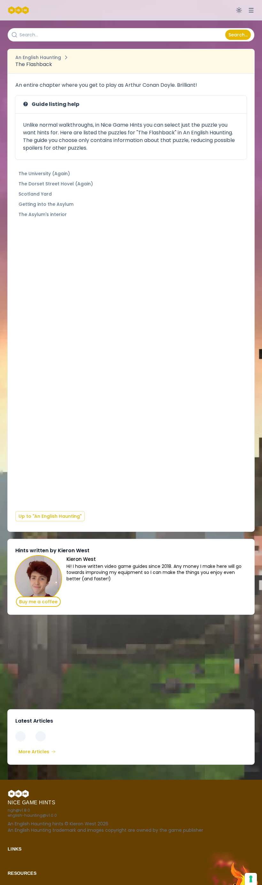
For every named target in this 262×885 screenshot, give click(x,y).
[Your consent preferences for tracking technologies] (251, 879)
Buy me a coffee (38, 602)
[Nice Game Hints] (19, 10)
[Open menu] (251, 10)
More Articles (34, 751)
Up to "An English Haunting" (50, 516)
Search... (238, 35)
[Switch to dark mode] (239, 10)
